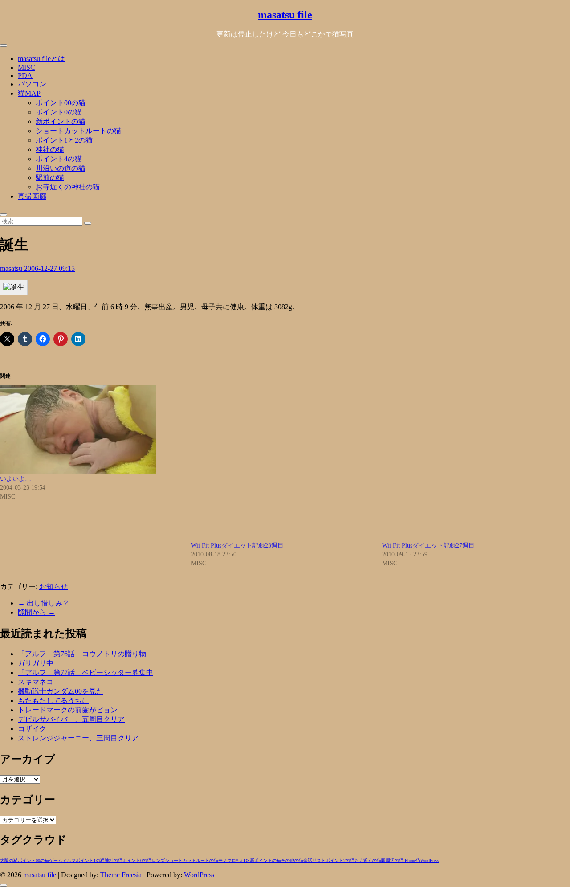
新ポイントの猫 (61, 121)
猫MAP (29, 93)
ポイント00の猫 (61, 102)
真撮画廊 (32, 196)
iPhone (409, 860)
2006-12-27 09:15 (49, 268)
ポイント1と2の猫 (64, 140)
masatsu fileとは (41, 58)
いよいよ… (15, 478)
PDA (25, 75)
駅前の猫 (50, 177)
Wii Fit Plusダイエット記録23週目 (237, 545)
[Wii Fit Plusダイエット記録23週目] (282, 463)
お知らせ (53, 586)
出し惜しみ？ (43, 603)
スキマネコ (35, 682)
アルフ (69, 860)
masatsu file (285, 14)
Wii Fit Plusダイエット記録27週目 (428, 545)
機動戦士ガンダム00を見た (60, 691)
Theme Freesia (121, 875)
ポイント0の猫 (59, 112)
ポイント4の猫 (59, 159)
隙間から (36, 612)
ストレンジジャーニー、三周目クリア (78, 738)
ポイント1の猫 (90, 860)
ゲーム (55, 860)
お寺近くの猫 (367, 860)
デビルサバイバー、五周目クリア (71, 719)
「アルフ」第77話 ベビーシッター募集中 (85, 672)
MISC (26, 67)
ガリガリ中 (35, 663)
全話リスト (314, 860)
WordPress (429, 860)
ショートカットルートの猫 (78, 131)
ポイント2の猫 (340, 860)
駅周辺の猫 (392, 860)
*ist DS (243, 860)
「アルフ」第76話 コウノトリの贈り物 (82, 654)
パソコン (32, 84)
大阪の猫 (9, 860)
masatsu (12, 268)
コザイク (32, 728)
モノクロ (227, 860)
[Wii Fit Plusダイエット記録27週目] (473, 463)
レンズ (158, 860)
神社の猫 (50, 149)
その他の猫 (292, 860)
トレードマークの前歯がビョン (68, 710)
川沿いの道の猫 (61, 168)
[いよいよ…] (91, 429)
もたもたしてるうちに (53, 700)
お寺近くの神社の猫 (68, 187)
